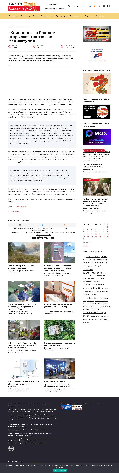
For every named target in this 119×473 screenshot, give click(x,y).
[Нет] (117, 468)
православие (88, 303)
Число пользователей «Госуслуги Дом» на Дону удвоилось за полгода (23, 384)
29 (104, 236)
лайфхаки (104, 288)
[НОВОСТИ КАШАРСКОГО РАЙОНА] (97, 161)
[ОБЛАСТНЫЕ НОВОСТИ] (97, 195)
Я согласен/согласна (60, 470)
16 (107, 232)
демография (88, 281)
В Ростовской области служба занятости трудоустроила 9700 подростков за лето (22, 345)
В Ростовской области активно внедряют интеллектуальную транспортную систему (58, 268)
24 (84, 236)
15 (103, 232)
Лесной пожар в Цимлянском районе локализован (21, 267)
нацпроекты (89, 294)
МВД (85, 259)
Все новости (75, 16)
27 (96, 236)
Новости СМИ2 (14, 212)
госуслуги (99, 278)
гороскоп (101, 276)
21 (99, 234)
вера (104, 273)
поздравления (90, 301)
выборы (93, 276)
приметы (98, 303)
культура (95, 287)
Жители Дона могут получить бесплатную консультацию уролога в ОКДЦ (22, 306)
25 (88, 236)
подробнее (42, 465)
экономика (86, 322)
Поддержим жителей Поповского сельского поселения (93, 167)
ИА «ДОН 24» (22, 207)
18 (88, 234)
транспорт (104, 316)
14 (99, 232)
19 (91, 234)
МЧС (90, 259)
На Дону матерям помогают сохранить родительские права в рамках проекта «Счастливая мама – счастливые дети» (95, 203)
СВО (106, 262)
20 (96, 234)
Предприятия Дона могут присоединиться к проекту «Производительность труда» (57, 384)
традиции (95, 316)
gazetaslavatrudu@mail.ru (55, 9)
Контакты (100, 16)
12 (91, 232)
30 (108, 236)
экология (101, 319)
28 (100, 236)
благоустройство (92, 273)
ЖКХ (84, 257)
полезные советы (101, 301)
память (105, 298)
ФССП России (88, 266)
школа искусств (89, 319)
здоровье (88, 284)
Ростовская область (93, 262)
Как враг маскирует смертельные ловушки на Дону (59, 344)
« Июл (85, 246)
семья (96, 309)
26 (92, 236)
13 (95, 232)
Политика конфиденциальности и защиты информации (28, 443)
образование (92, 297)
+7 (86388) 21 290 (51, 4)
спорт (86, 315)
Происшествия (47, 16)
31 (83, 239)
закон (96, 281)
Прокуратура (61, 16)
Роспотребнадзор (100, 259)
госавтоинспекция (89, 278)
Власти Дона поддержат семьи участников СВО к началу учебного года (58, 306)
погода (84, 301)
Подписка (89, 16)
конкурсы (102, 284)
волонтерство (86, 276)
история (96, 284)
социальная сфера (94, 312)
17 (83, 234)
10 (83, 232)
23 (108, 234)
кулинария (85, 288)
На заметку (25, 16)
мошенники (86, 291)
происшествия (94, 306)
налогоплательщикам (99, 291)
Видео (35, 16)
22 (104, 234)
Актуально (13, 16)
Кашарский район (96, 256)
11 (87, 232)
